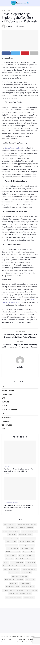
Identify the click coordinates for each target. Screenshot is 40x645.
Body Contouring (12, 527)
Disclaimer (22, 639)
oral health (13, 583)
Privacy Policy (12, 639)
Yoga (4, 429)
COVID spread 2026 (27, 548)
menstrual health (14, 572)
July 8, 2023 (20, 26)
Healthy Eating (30, 562)
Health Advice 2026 (17, 562)
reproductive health (28, 586)
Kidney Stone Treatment (11, 569)
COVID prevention (12, 548)
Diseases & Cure (8, 390)
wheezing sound (25, 593)
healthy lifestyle (8, 565)
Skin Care (5, 421)
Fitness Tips (9, 559)
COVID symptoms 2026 (13, 552)
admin (10, 26)
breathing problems (26, 527)
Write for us (31, 639)
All (3, 386)
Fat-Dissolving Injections (26, 555)
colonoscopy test (11, 541)
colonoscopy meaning (11, 538)
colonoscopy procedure (28, 538)
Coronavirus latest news (26, 541)
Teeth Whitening (31, 590)
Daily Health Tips (28, 552)
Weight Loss (7, 425)
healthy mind (20, 565)
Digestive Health (11, 555)
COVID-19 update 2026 (27, 545)
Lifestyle (5, 413)
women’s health (29, 597)
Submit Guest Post (22, 642)
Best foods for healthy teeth (27, 524)
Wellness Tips (13, 593)
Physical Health (25, 583)
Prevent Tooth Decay (12, 586)
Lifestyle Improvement (29, 569)
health (6, 562)
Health (9, 10)
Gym (3, 398)
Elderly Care (7, 394)
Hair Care (5, 402)
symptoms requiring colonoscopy (13, 590)
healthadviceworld (18, 636)
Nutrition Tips (30, 579)
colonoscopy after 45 (25, 534)
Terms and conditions (8, 642)
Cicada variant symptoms (11, 531)
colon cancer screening (29, 531)
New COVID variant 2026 (19, 576)
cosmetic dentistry (11, 545)
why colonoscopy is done (13, 597)
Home (3, 10)
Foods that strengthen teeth (25, 559)
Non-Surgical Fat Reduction (14, 579)
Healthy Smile (31, 565)
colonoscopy (12, 534)
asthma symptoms (9, 524)
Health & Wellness (9, 409)
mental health (26, 572)
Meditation (6, 417)
